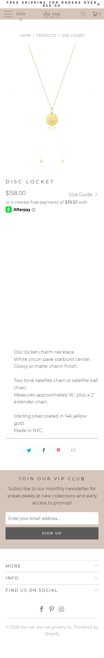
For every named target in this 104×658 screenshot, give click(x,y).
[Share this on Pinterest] (58, 450)
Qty (9, 309)
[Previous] (10, 91)
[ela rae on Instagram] (61, 610)
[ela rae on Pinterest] (52, 610)
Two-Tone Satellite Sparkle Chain (46, 255)
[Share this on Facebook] (44, 450)
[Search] (83, 13)
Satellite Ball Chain (31, 269)
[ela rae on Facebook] (42, 610)
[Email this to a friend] (73, 450)
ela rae (28, 627)
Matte (38, 294)
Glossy (16, 294)
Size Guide (81, 194)
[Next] (93, 91)
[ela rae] (52, 13)
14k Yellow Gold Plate (34, 230)
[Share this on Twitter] (29, 450)
